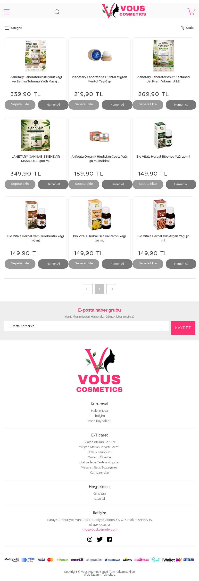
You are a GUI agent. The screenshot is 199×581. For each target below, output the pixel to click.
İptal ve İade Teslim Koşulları (99, 462)
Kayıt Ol (99, 498)
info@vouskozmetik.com (99, 529)
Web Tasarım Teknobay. (100, 574)
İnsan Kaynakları (99, 421)
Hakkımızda (99, 410)
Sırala (190, 28)
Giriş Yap (99, 493)
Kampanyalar (99, 472)
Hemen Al (53, 104)
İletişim (99, 416)
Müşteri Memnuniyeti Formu (99, 447)
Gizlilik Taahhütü (100, 452)
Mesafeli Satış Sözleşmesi (99, 467)
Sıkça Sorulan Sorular (100, 442)
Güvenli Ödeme (99, 457)
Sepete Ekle (20, 104)
